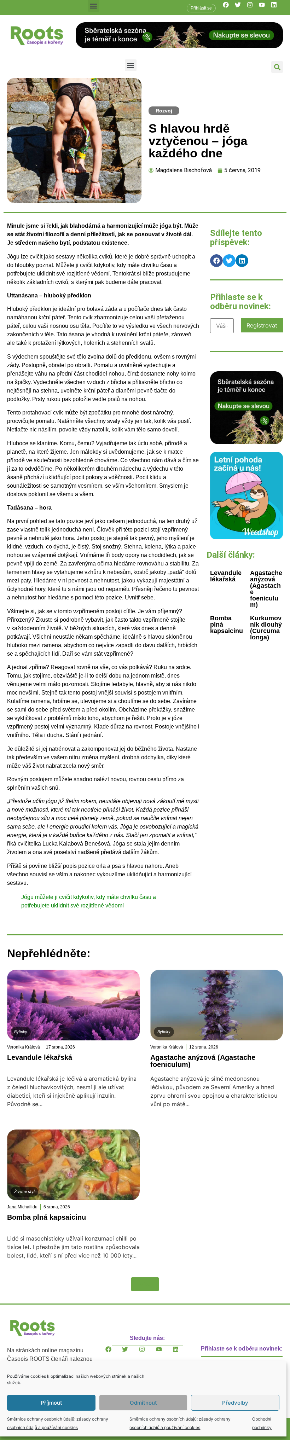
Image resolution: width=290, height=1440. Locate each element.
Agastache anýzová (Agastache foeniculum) (266, 588)
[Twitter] (241, 8)
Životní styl (24, 1191)
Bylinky (20, 1031)
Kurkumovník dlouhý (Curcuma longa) (266, 628)
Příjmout (51, 1402)
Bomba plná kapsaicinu (46, 1217)
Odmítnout (143, 1402)
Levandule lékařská (226, 576)
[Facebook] (229, 8)
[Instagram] (253, 8)
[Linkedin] (277, 8)
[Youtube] (265, 8)
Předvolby (235, 1402)
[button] (93, 6)
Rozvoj (164, 111)
